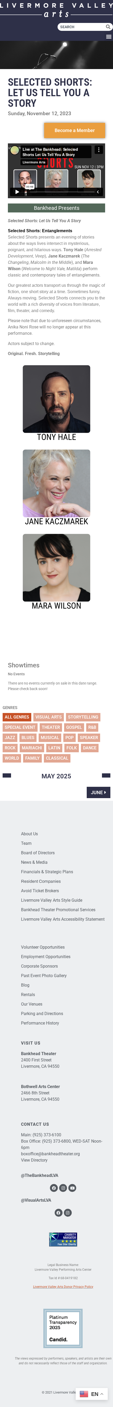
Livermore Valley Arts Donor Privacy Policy (63, 1287)
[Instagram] (63, 1188)
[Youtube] (72, 1188)
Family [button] (32, 758)
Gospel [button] (74, 727)
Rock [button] (10, 747)
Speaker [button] (89, 737)
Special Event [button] (20, 727)
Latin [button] (54, 747)
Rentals (28, 994)
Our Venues (31, 1004)
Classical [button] (57, 758)
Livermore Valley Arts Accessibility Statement (63, 919)
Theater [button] (51, 727)
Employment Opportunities (45, 956)
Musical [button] (50, 737)
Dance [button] (89, 747)
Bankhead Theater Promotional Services (58, 909)
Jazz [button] (10, 737)
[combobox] (82, 27)
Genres (10, 708)
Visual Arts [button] (48, 717)
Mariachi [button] (32, 747)
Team (26, 843)
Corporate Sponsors (39, 966)
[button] (108, 36)
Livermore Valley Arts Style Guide (51, 900)
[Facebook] (54, 1188)
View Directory (34, 1160)
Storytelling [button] (83, 717)
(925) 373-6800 (56, 1141)
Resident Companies (41, 881)
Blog (25, 985)
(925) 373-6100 (47, 1134)
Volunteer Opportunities (43, 947)
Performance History (40, 1023)
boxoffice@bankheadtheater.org (50, 1153)
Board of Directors (38, 852)
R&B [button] (92, 727)
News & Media (34, 862)
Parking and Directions (42, 1013)
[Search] (109, 27)
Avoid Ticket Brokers (40, 890)
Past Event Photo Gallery (44, 975)
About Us (29, 833)
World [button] (12, 758)
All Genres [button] (17, 717)
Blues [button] (28, 737)
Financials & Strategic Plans (47, 871)
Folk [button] (71, 747)
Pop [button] (69, 737)
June (97, 792)
